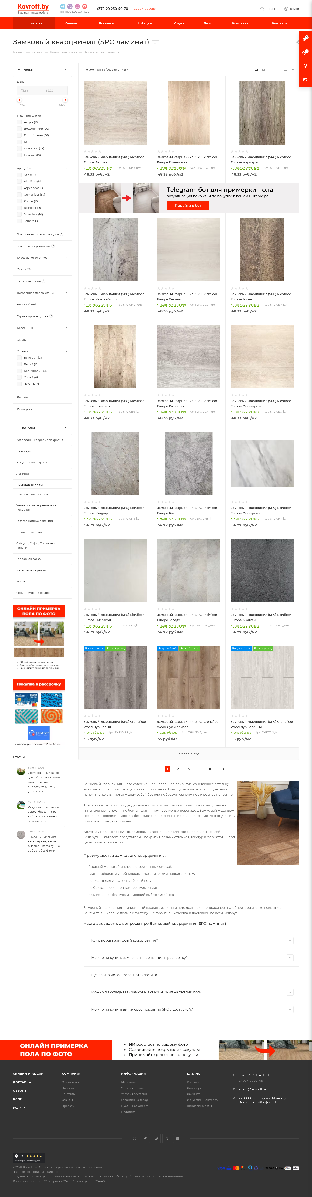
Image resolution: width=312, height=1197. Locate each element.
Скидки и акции (28, 1073)
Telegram (145, 1138)
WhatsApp (177, 1138)
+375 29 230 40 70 (112, 9)
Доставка (22, 1082)
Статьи (19, 757)
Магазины (128, 1082)
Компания (72, 1073)
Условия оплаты (132, 1088)
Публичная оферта (135, 1106)
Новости (68, 1088)
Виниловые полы (199, 1106)
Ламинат (193, 1094)
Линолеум (194, 1088)
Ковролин (194, 1082)
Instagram (134, 1138)
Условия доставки (134, 1094)
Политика (128, 1111)
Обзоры (20, 1090)
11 (210, 769)
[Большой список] (263, 69)
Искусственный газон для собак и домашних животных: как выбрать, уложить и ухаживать (44, 782)
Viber (166, 1138)
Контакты (68, 1094)
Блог (17, 1099)
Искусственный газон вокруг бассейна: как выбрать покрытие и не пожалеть (43, 814)
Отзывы (67, 1100)
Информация (133, 1073)
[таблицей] (292, 69)
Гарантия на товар (134, 1100)
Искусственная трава (202, 1100)
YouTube (156, 1138)
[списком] (285, 69)
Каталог (194, 1073)
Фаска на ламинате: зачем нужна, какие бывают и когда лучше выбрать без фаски (44, 843)
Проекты (68, 1106)
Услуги (19, 1107)
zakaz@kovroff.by (253, 1089)
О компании (71, 1082)
